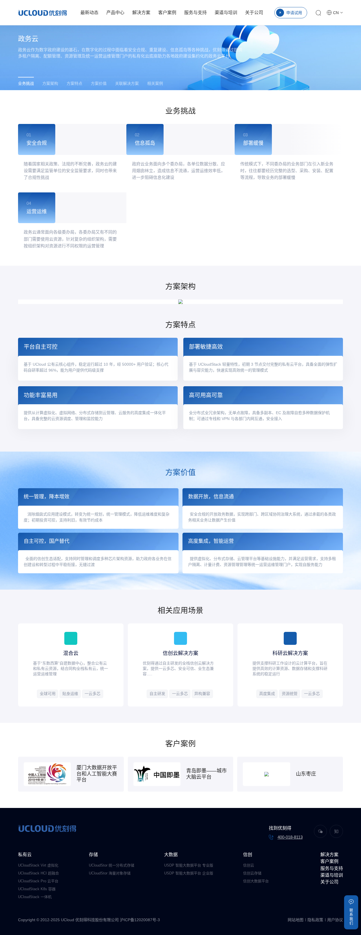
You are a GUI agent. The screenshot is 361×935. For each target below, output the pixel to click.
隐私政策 (315, 920)
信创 (247, 854)
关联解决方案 (127, 83)
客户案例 (167, 12)
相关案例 (155, 83)
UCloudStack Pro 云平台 (38, 881)
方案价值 (99, 83)
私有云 (25, 854)
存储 (93, 854)
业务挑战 (26, 83)
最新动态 (89, 12)
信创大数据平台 (256, 881)
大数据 (171, 854)
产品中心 (115, 12)
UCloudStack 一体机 (35, 897)
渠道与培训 (226, 12)
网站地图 (295, 920)
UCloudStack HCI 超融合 (38, 873)
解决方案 (141, 12)
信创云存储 (252, 873)
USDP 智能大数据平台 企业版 (188, 873)
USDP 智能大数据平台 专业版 (188, 865)
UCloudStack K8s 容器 (37, 889)
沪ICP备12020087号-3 (140, 920)
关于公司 (254, 12)
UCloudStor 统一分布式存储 (111, 865)
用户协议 (335, 920)
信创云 (248, 865)
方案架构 (50, 83)
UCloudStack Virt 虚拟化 (38, 865)
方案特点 (74, 83)
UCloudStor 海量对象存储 (110, 873)
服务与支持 (195, 12)
